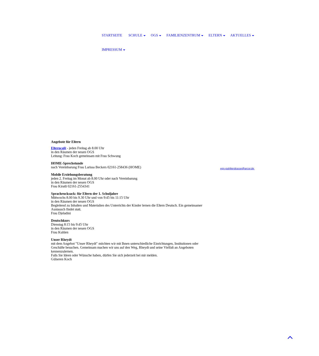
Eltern (215, 35)
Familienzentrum (183, 35)
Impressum (112, 49)
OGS (154, 35)
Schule (135, 35)
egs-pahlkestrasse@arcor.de (237, 168)
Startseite (112, 35)
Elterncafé (58, 148)
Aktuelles (240, 35)
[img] (74, 36)
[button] (290, 337)
